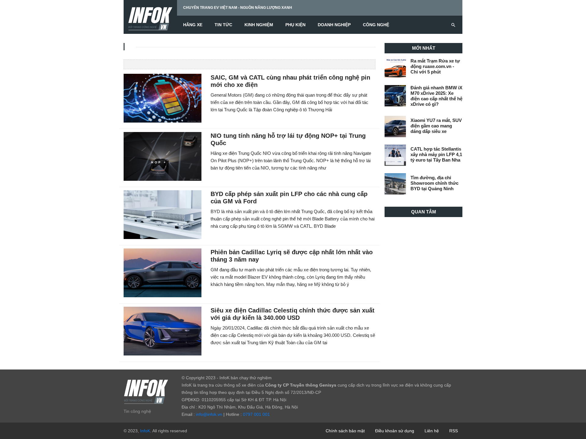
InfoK (145, 430)
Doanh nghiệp (334, 24)
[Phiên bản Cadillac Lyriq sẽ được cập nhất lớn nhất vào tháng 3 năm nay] (162, 272)
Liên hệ (432, 430)
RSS (453, 430)
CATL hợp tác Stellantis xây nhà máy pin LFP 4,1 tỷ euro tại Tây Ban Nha (436, 154)
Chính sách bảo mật (345, 430)
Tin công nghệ (137, 411)
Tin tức (223, 24)
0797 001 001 (256, 414)
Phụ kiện (295, 24)
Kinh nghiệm (258, 24)
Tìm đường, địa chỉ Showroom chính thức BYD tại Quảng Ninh (434, 183)
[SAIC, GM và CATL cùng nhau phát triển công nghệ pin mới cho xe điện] (162, 97)
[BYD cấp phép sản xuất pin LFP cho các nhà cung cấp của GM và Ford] (162, 214)
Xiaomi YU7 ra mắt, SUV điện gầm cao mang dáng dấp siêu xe (436, 126)
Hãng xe (192, 24)
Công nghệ (376, 24)
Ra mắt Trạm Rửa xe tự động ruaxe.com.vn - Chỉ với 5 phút (435, 66)
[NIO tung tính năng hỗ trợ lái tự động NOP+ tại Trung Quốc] (162, 156)
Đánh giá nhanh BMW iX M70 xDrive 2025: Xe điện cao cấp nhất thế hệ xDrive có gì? (436, 96)
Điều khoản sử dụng (394, 430)
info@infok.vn (209, 414)
